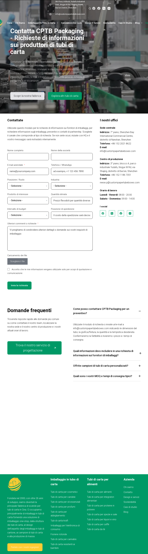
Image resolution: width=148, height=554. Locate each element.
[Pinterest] (93, 8)
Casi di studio (125, 23)
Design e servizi (92, 23)
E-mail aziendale (15, 165)
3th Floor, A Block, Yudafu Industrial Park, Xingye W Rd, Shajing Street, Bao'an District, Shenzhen (70, 4)
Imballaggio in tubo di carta (41, 23)
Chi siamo (20, 23)
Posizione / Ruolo (15, 179)
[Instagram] (109, 8)
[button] (107, 312)
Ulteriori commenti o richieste (21, 223)
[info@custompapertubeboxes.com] (50, 14)
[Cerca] (90, 8)
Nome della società (60, 150)
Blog (137, 23)
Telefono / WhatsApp (61, 165)
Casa (9, 23)
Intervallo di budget (16, 209)
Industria (55, 179)
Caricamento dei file (17, 255)
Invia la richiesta (19, 285)
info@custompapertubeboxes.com (70, 14)
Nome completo (15, 150)
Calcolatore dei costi (71, 23)
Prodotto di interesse (17, 194)
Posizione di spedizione (62, 209)
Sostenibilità (109, 23)
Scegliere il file (17, 261)
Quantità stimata (59, 194)
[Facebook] (98, 8)
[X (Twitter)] (103, 8)
